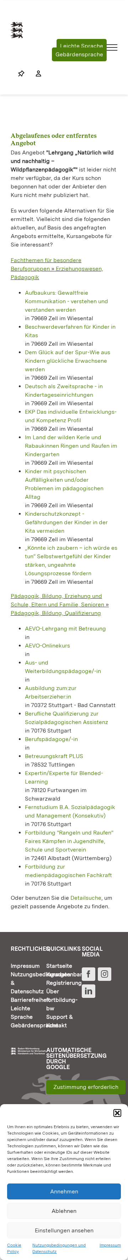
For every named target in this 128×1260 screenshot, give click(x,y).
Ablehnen (64, 1211)
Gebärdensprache (79, 54)
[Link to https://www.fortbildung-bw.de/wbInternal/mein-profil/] (34, 73)
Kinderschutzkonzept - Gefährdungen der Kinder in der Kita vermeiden (66, 522)
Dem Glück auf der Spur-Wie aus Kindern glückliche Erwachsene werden (67, 361)
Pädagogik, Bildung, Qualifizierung (56, 613)
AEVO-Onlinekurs (47, 645)
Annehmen (64, 1191)
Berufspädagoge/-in (51, 739)
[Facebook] (88, 974)
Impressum (110, 1245)
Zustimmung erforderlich (85, 1087)
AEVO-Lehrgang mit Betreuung (65, 628)
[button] (117, 1113)
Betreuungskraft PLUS (54, 756)
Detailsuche (85, 897)
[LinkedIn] (88, 991)
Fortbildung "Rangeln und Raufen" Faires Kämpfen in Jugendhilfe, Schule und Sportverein (69, 841)
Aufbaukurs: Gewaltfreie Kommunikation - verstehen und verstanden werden (66, 301)
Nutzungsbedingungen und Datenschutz (59, 1248)
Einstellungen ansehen (64, 1230)
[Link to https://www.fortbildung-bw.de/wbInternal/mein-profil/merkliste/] (21, 73)
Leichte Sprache (81, 46)
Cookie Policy (14, 1248)
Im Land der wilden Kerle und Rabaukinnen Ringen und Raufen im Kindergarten (71, 446)
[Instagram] (104, 974)
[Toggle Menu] (112, 47)
